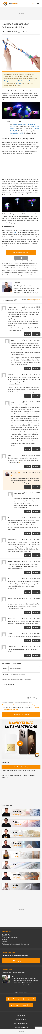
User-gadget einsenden (22, 961)
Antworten (36, 334)
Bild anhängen (33, 697)
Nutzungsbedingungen (31, 705)
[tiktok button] (23, 999)
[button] (16, 992)
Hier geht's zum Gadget (20, 252)
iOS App (15, 1005)
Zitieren (27, 334)
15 (5, 32)
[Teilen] (21, 258)
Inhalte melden (21, 1019)
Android (18, 83)
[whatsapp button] (28, 999)
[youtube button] (13, 999)
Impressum (21, 1015)
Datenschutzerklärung (9, 705)
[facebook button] (8, 999)
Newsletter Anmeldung (21, 767)
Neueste (31, 299)
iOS (26, 83)
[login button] (33, 3)
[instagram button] (18, 999)
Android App (27, 1005)
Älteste (37, 299)
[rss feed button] (33, 999)
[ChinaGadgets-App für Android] (14, 496)
